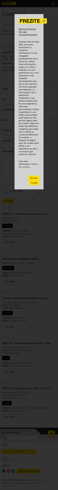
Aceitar (34, 182)
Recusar (33, 178)
